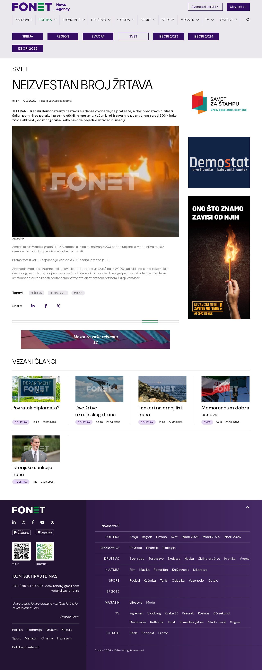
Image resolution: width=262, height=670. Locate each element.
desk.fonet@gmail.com (62, 586)
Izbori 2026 (27, 48)
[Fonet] (41, 6)
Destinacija (138, 622)
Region (63, 36)
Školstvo (174, 558)
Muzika (144, 569)
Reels (134, 633)
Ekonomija (34, 630)
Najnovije (111, 526)
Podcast (148, 633)
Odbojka (178, 580)
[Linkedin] (14, 522)
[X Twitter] (52, 522)
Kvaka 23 (171, 613)
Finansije (152, 548)
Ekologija (169, 548)
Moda (150, 602)
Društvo (52, 630)
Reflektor (157, 622)
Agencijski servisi (203, 7)
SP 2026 (113, 591)
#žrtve (36, 292)
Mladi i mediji (217, 622)
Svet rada (137, 558)
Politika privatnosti (26, 647)
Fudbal (135, 580)
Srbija (27, 36)
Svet (133, 36)
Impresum (64, 638)
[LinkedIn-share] (33, 306)
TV (117, 613)
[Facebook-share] (45, 306)
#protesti (58, 292)
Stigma (235, 622)
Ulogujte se (238, 7)
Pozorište (161, 569)
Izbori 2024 (203, 36)
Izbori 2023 (168, 36)
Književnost (180, 569)
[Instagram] (23, 522)
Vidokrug (154, 613)
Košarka (150, 580)
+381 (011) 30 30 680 (27, 586)
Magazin (31, 638)
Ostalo (213, 580)
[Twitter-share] (58, 306)
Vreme (245, 558)
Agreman (136, 613)
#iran (78, 292)
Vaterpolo (196, 580)
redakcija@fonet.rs (65, 590)
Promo (163, 633)
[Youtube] (42, 522)
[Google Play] (21, 532)
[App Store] (45, 532)
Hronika (230, 558)
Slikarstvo (200, 569)
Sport (16, 638)
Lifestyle (136, 602)
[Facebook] (33, 522)
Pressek (188, 613)
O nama (47, 638)
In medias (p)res (192, 622)
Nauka (189, 558)
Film (132, 569)
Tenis (164, 580)
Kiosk (172, 622)
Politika (17, 630)
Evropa (98, 36)
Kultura (67, 630)
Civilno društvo (209, 558)
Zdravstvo (156, 558)
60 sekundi (221, 613)
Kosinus (203, 613)
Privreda (136, 548)
